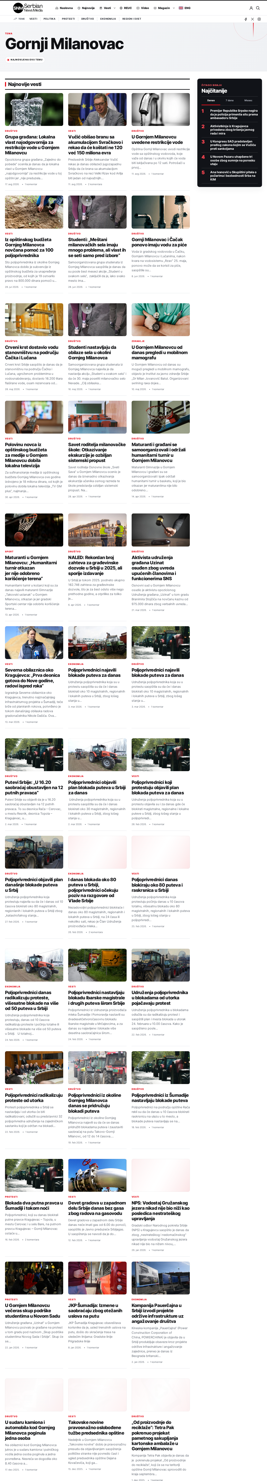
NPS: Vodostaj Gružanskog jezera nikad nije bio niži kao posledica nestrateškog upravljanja (160, 1210)
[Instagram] (259, 19)
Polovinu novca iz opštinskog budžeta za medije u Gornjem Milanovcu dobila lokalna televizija (26, 455)
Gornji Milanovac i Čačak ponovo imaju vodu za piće (159, 242)
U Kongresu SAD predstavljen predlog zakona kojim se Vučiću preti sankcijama (233, 145)
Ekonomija (108, 18)
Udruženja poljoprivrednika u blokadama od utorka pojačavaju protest (160, 998)
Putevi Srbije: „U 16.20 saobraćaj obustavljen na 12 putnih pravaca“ (34, 788)
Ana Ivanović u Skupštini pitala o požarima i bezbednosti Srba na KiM (233, 175)
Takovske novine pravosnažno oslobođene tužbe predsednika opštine (96, 1428)
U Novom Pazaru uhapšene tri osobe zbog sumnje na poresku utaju (232, 160)
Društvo (87, 18)
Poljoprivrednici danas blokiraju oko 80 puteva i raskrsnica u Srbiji (157, 885)
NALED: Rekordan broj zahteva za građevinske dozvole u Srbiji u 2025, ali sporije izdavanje (95, 565)
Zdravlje (138, 341)
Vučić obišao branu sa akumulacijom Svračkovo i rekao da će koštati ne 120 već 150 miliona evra (95, 144)
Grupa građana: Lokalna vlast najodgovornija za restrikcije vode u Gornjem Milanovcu (32, 144)
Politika (49, 18)
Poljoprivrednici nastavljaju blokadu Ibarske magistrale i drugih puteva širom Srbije (96, 998)
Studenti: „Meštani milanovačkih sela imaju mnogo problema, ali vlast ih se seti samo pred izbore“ (97, 247)
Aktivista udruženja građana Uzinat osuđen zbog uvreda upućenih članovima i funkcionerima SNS (154, 568)
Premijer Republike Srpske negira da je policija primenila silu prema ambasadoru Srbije (234, 114)
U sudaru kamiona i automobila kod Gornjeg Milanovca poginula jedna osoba (30, 1430)
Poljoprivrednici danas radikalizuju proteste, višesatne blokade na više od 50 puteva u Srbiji (31, 1000)
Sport (9, 551)
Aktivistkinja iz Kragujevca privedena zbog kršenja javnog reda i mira (232, 129)
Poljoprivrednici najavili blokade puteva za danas (94, 672)
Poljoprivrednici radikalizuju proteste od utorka (34, 1097)
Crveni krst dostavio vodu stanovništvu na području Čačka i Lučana (31, 352)
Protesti (68, 18)
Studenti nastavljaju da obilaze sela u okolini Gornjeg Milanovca (92, 352)
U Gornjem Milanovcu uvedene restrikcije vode (157, 139)
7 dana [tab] (230, 100)
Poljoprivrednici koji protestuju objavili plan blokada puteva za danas (158, 788)
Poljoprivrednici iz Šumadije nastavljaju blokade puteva (160, 1097)
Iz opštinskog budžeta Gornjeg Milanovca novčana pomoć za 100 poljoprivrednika (29, 247)
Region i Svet (131, 18)
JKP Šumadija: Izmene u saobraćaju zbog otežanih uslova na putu (95, 1311)
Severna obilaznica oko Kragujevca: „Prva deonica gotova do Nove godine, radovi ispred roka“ (32, 678)
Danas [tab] (211, 100)
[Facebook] (246, 19)
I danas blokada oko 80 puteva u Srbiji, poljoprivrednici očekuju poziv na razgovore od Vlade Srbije (93, 890)
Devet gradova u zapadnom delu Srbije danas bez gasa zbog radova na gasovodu (97, 1208)
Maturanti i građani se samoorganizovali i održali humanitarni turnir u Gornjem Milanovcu (159, 452)
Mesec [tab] (248, 100)
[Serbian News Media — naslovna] (26, 8)
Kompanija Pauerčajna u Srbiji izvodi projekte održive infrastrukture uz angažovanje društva (158, 1313)
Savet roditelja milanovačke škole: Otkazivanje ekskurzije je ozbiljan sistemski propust (97, 452)
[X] (252, 19)
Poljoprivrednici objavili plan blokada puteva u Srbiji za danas (97, 788)
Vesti (33, 18)
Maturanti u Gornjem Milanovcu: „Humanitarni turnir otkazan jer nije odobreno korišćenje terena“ (31, 568)
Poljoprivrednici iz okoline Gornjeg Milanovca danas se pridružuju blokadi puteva (94, 1103)
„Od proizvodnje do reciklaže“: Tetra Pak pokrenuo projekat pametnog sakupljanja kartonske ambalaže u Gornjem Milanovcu (155, 1435)
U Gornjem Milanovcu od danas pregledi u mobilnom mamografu (160, 352)
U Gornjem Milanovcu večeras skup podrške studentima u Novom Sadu (32, 1311)
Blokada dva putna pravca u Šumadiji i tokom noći (34, 1205)
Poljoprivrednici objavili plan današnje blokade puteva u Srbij (34, 885)
